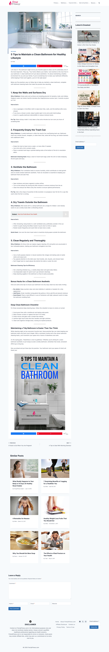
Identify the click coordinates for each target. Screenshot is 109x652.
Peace (15, 556)
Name (11, 603)
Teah (46, 558)
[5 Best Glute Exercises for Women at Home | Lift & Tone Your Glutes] (89, 36)
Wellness (13, 51)
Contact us (72, 624)
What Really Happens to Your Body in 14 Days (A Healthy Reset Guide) (23, 483)
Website (54, 603)
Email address (80, 141)
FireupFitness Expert (19, 488)
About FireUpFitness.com (68, 621)
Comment (12, 583)
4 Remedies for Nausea (21, 518)
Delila (13, 61)
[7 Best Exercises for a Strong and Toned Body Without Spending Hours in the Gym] (89, 119)
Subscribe (80, 147)
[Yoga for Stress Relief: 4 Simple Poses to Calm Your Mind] (89, 97)
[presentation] (24, 468)
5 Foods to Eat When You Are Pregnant (20, 444)
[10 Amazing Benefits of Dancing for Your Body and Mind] (89, 76)
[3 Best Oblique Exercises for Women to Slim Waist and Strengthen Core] (89, 55)
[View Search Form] (99, 3)
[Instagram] (85, 621)
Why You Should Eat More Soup (24, 553)
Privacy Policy (61, 627)
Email (33, 603)
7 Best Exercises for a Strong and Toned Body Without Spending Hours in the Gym (88, 130)
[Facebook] (80, 621)
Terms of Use (70, 627)
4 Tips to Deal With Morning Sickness (60, 444)
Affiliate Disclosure (61, 624)
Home (57, 621)
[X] (83, 621)
